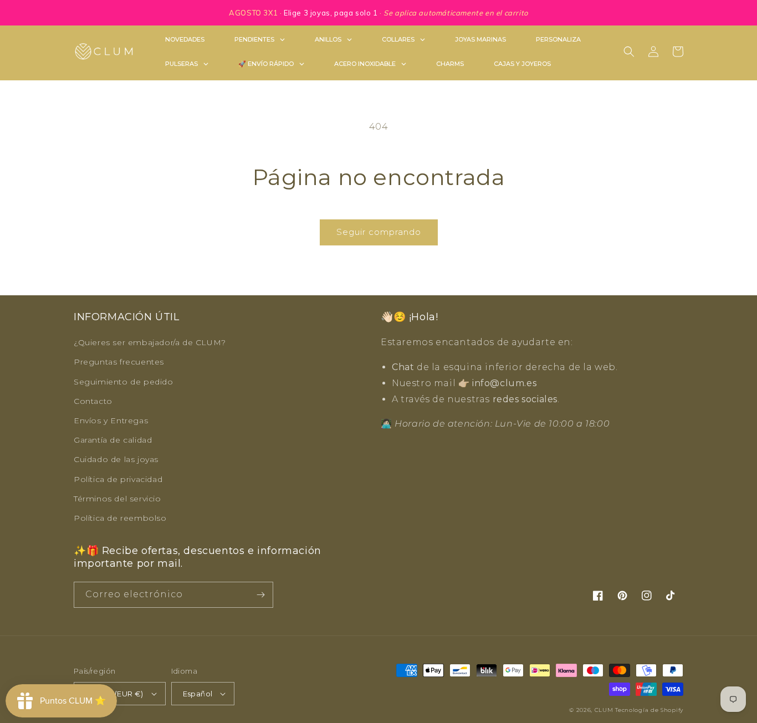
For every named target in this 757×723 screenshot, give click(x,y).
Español (198, 693)
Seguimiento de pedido (123, 382)
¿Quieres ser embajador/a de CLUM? (150, 342)
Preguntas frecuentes (119, 362)
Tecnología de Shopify (649, 710)
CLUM (604, 710)
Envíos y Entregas (111, 420)
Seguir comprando (378, 232)
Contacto (93, 401)
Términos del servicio (117, 499)
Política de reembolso (120, 518)
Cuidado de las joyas (116, 459)
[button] (629, 51)
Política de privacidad (118, 479)
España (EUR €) (114, 693)
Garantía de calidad (113, 440)
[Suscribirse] (260, 595)
